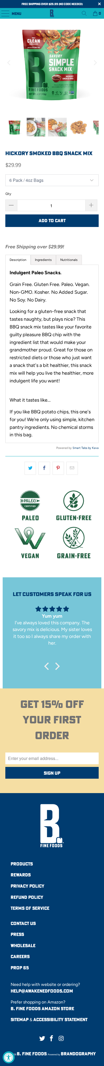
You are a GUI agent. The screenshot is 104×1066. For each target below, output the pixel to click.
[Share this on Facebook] (44, 468)
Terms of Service (30, 908)
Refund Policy (27, 897)
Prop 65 (20, 967)
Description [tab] (18, 260)
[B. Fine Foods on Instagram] (61, 1038)
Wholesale (23, 945)
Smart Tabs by (82, 448)
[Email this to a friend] (72, 468)
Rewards (21, 874)
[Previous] (9, 63)
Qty (8, 194)
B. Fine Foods (32, 1053)
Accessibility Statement (60, 1019)
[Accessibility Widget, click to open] (9, 1057)
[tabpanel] (52, 354)
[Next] (94, 63)
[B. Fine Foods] (52, 13)
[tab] (43, 260)
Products (22, 864)
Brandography (78, 1053)
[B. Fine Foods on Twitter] (42, 1038)
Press (17, 934)
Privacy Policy (27, 886)
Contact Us (23, 923)
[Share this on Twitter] (30, 468)
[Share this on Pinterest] (58, 468)
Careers (20, 956)
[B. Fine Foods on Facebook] (52, 1038)
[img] (52, 609)
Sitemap (20, 1019)
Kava (95, 448)
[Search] (84, 13)
